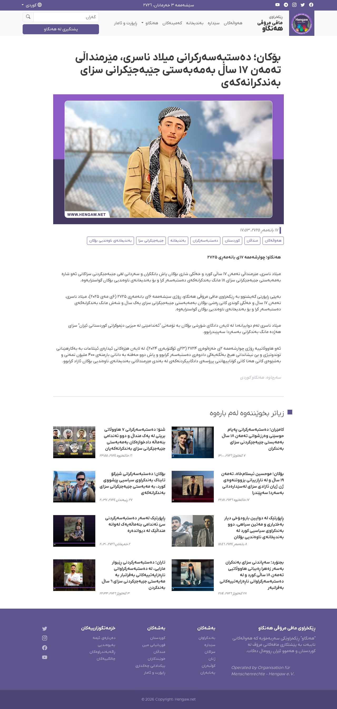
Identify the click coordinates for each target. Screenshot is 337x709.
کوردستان (232, 240)
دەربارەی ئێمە (104, 637)
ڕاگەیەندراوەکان (102, 651)
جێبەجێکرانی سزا (150, 240)
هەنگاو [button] (151, 23)
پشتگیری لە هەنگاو (61, 29)
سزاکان (210, 651)
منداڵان (252, 240)
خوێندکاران (156, 658)
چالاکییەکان (106, 658)
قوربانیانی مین (153, 645)
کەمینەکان (172, 23)
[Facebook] (43, 649)
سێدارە (214, 23)
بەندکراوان (207, 637)
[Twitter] (43, 629)
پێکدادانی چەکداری (150, 665)
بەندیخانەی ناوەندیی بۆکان (110, 240)
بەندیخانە (195, 23)
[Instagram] (43, 639)
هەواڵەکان (233, 23)
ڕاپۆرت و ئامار (125, 23)
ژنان (212, 658)
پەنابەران (207, 672)
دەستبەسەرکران (205, 240)
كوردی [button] (31, 5)
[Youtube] (43, 658)
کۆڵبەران (208, 665)
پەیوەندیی (106, 645)
